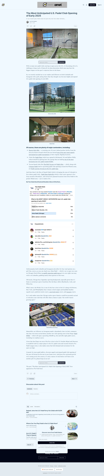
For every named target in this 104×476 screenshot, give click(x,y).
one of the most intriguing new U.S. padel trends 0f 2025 (51, 161)
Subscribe (92, 5)
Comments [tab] (29, 389)
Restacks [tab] (36, 389)
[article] (52, 415)
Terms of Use (59, 446)
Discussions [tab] (37, 406)
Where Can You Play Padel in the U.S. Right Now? (42, 423)
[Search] (83, 4)
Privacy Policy (63, 447)
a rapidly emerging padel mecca (51, 273)
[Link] (24, 147)
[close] (65, 426)
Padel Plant (52, 143)
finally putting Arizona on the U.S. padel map (44, 169)
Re (48, 113)
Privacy (51, 466)
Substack (45, 473)
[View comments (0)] (31, 26)
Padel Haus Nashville (47, 174)
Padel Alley (60, 164)
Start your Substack (48, 469)
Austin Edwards (33, 21)
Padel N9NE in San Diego (52, 327)
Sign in (99, 5)
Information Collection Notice (51, 447)
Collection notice (62, 466)
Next (73, 378)
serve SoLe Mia (52, 113)
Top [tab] (28, 406)
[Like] (27, 26)
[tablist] (32, 388)
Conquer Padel (33, 167)
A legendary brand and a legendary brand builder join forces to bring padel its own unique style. (45, 415)
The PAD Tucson (49, 164)
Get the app (59, 469)
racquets (69, 292)
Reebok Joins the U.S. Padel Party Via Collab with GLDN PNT (44, 411)
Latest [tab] (31, 406)
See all (29, 444)
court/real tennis (54, 292)
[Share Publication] (86, 4)
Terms (55, 466)
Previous (31, 378)
